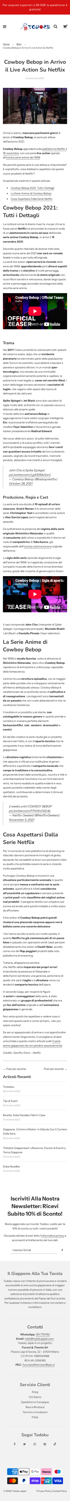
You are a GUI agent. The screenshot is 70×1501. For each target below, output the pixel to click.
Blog (19, 44)
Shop (35, 1392)
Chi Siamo (35, 1397)
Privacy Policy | (44, 1491)
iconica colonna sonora (37, 546)
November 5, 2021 (21, 820)
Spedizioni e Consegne (35, 1402)
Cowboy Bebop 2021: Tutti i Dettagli (32, 188)
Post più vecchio (16, 1069)
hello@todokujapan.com (39, 1338)
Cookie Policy (59, 1491)
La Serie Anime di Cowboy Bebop (31, 193)
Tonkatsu (8, 1087)
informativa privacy (52, 1235)
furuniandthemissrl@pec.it (39, 1364)
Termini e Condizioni (35, 1412)
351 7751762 (43, 1334)
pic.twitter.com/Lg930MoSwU (30, 475)
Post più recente (54, 1069)
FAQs (35, 1417)
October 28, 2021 (20, 483)
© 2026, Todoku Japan (14, 1491)
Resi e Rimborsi (35, 1407)
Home (6, 44)
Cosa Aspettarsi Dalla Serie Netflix (31, 199)
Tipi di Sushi (10, 1101)
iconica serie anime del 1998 (23, 157)
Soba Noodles (11, 1166)
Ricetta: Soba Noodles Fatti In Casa (24, 1115)
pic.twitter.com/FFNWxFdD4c (30, 811)
